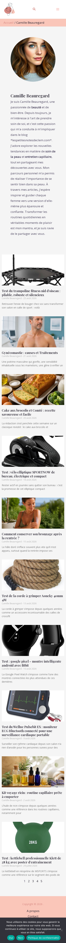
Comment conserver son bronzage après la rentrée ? (32, 536)
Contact (33, 916)
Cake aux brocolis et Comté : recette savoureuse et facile (28, 412)
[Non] (61, 930)
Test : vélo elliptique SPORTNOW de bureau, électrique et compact (28, 474)
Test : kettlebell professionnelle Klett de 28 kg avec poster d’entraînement (31, 860)
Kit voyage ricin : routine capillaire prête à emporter (32, 795)
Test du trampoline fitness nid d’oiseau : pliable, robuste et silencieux (31, 293)
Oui (11, 937)
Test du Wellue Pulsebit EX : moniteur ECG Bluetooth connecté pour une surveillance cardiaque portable (29, 731)
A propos (33, 911)
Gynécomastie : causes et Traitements (30, 353)
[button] (34, 9)
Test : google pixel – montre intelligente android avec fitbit (31, 663)
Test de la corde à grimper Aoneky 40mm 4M (32, 598)
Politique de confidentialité (43, 937)
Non (20, 937)
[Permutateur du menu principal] (58, 9)
